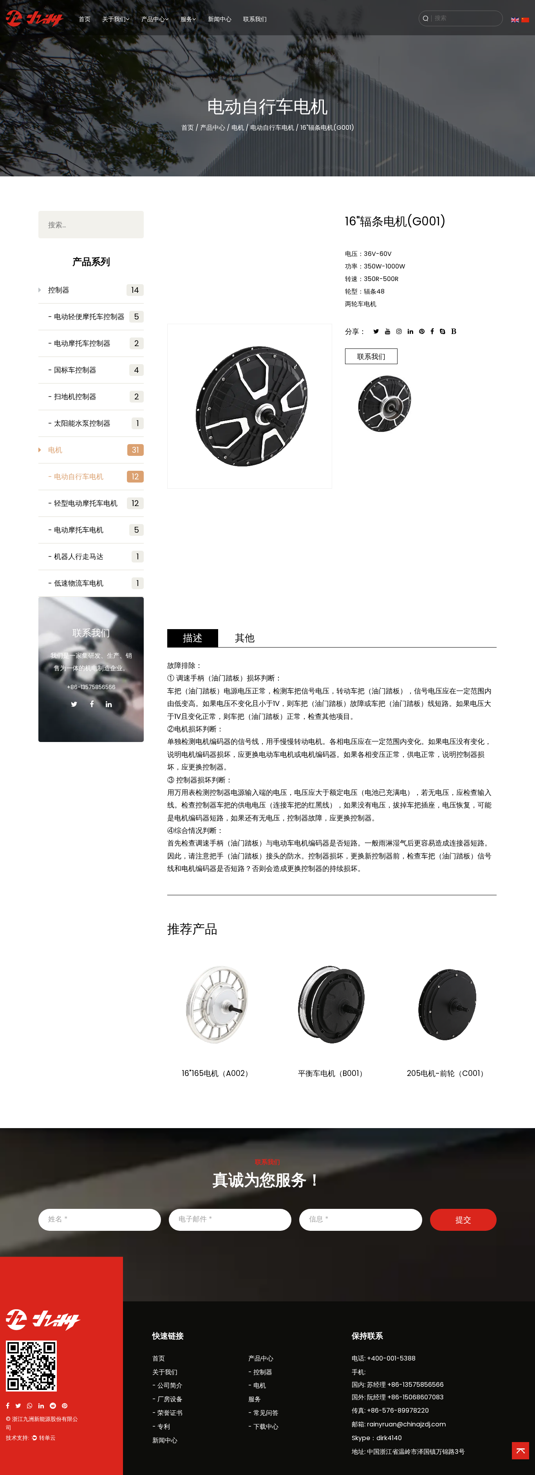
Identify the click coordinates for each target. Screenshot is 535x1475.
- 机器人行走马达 (93, 556)
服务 (186, 19)
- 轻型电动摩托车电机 (93, 503)
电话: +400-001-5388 (384, 1358)
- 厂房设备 (167, 1399)
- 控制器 (260, 1372)
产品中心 (153, 19)
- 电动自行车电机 (93, 476)
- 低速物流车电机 (93, 583)
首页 (84, 19)
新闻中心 (219, 19)
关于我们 (114, 19)
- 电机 (257, 1385)
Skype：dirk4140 (377, 1437)
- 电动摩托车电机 (93, 529)
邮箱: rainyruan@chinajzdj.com (399, 1424)
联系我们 (255, 19)
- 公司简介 (167, 1385)
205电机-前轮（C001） (447, 1073)
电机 (237, 127)
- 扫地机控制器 (93, 396)
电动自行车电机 (272, 127)
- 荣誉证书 (167, 1412)
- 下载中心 (263, 1426)
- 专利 (161, 1426)
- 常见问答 (263, 1412)
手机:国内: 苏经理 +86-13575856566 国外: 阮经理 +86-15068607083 (398, 1385)
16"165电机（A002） (217, 1073)
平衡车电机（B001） (332, 1073)
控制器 (93, 290)
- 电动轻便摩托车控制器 (93, 316)
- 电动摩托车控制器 (93, 343)
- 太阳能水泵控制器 (93, 423)
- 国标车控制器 (93, 370)
